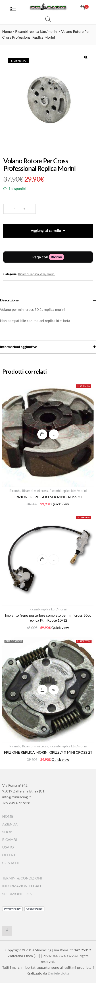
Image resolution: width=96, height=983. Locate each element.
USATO (8, 847)
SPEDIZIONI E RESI (17, 894)
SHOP (7, 832)
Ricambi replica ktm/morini (36, 31)
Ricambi (14, 491)
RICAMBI (9, 840)
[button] (85, 57)
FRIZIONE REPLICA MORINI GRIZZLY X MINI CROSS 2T (48, 752)
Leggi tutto (42, 690)
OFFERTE (9, 855)
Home (7, 31)
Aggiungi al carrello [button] (42, 434)
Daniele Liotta (58, 973)
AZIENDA (10, 824)
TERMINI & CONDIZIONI (22, 878)
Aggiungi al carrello (46, 230)
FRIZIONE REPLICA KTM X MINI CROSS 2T (48, 497)
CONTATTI (10, 863)
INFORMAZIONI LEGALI (21, 886)
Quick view (54, 434)
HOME (7, 816)
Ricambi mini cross (35, 491)
